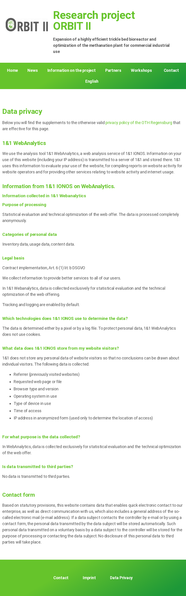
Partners (113, 70)
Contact (171, 70)
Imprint (89, 577)
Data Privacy (121, 577)
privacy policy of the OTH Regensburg (138, 122)
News (32, 70)
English (91, 81)
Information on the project (71, 70)
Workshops (141, 70)
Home (12, 70)
